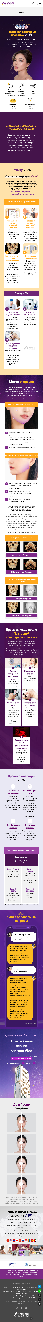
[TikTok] (26, 1309)
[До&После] (39, 1300)
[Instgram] (17, 1309)
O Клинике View (18, 1283)
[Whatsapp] (39, 1291)
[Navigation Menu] (40, 3)
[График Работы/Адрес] (39, 1296)
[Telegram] (39, 1287)
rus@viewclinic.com (21, 1293)
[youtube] (39, 1304)
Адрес (27, 1283)
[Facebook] (21, 1309)
